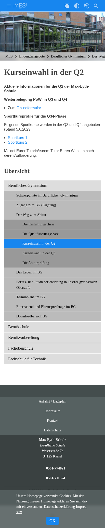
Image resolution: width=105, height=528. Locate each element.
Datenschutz (52, 430)
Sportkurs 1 (17, 137)
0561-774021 (55, 468)
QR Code (67, 8)
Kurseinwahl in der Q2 (38, 243)
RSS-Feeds (57, 393)
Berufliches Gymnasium (27, 185)
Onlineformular (29, 108)
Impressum (52, 411)
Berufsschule (18, 327)
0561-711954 (55, 478)
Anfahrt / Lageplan (52, 401)
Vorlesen (86, 6)
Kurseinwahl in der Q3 (39, 253)
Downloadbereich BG (31, 316)
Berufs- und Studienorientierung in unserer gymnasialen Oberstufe (56, 285)
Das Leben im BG (29, 272)
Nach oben (68, 393)
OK (52, 521)
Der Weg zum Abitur (31, 215)
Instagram (47, 391)
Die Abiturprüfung (35, 263)
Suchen (96, 6)
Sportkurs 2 (17, 142)
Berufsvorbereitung (23, 337)
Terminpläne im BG (30, 297)
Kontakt (52, 420)
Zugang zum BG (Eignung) (36, 205)
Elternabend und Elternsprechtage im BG (46, 307)
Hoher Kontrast (77, 8)
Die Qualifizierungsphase (40, 234)
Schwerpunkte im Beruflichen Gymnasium (47, 195)
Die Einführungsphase (38, 224)
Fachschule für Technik (27, 359)
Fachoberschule (20, 348)
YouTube (38, 391)
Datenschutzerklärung (59, 507)
